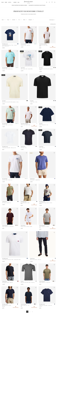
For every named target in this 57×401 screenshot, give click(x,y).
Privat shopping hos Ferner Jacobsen (19, 5)
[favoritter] (52, 2)
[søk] (46, 2)
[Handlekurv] (55, 2)
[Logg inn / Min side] (49, 2)
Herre (6, 2)
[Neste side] (32, 312)
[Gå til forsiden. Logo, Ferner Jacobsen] (28, 2)
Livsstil (9, 2)
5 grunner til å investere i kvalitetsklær (37, 5)
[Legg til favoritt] (17, 27)
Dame (2, 2)
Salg (18, 2)
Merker (14, 2)
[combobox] (52, 20)
